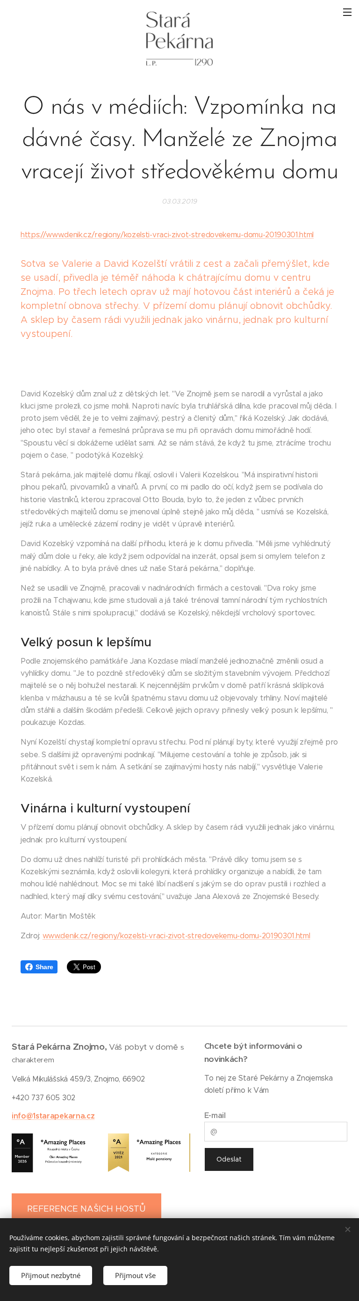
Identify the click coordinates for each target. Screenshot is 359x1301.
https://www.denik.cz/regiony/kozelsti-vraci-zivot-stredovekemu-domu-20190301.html (167, 234)
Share (44, 967)
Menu (347, 11)
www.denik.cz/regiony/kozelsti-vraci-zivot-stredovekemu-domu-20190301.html (176, 935)
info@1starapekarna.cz (53, 1116)
